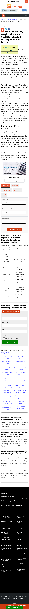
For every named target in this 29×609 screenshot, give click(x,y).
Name (4, 316)
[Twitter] (6, 29)
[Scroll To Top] (26, 602)
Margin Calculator (12, 19)
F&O (4, 195)
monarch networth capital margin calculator (20, 409)
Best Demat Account (13, 1)
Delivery (15, 185)
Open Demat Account (15, 607)
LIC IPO (4, 1)
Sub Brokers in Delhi (21, 522)
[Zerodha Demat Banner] (14, 10)
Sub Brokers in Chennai (21, 538)
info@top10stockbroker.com (9, 582)
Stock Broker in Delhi (6, 554)
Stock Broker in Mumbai (6, 549)
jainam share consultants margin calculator (20, 380)
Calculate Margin (14, 229)
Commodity (7, 190)
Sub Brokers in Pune (21, 533)
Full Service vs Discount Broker (6, 516)
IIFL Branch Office (22, 554)
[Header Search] (26, 15)
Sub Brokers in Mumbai (21, 516)
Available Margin (7, 209)
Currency (17, 190)
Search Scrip (6, 199)
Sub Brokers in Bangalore (21, 527)
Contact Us (15, 603)
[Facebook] (9, 29)
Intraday (6, 185)
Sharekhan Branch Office (22, 549)
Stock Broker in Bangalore (6, 560)
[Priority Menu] (26, 1)
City (3, 329)
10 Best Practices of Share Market (7, 527)
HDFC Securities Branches (21, 569)
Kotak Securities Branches (21, 558)
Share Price (5, 218)
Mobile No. (5, 322)
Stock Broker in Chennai (6, 570)
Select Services (6, 336)
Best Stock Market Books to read (7, 538)
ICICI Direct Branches (20, 564)
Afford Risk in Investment (6, 533)
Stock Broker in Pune (6, 565)
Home (3, 19)
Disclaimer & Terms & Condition (14, 598)
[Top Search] (3, 15)
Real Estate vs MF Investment (7, 522)
